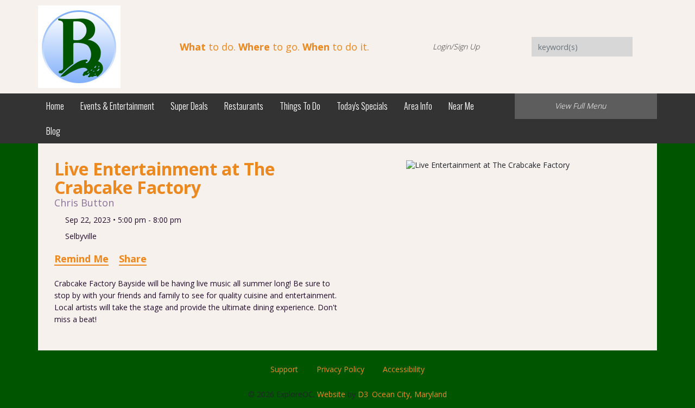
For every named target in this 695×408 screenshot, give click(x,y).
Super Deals (189, 105)
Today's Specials (362, 105)
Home (55, 105)
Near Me (461, 105)
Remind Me (81, 258)
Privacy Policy (340, 369)
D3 (363, 394)
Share (133, 258)
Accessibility (404, 369)
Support (284, 369)
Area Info (418, 105)
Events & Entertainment (117, 105)
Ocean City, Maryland (409, 394)
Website (331, 394)
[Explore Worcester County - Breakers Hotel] (79, 46)
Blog (53, 130)
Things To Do (300, 105)
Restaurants (243, 105)
